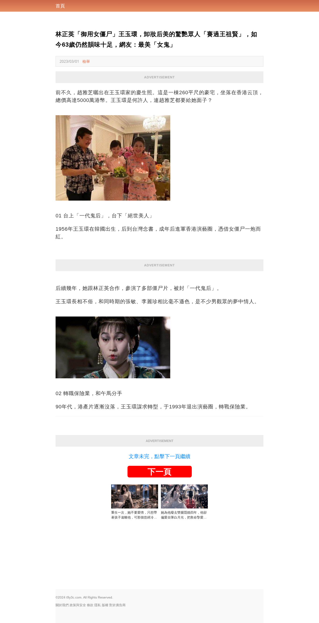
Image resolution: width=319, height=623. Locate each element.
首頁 (60, 5)
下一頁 (159, 471)
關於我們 (62, 605)
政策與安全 (78, 605)
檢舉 (86, 61)
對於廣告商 (117, 605)
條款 (90, 605)
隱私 (97, 605)
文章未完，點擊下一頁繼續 (159, 456)
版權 (105, 605)
